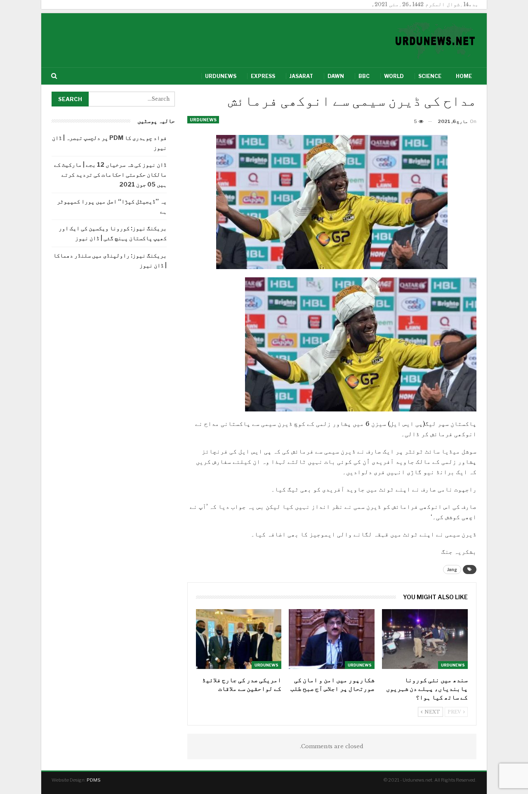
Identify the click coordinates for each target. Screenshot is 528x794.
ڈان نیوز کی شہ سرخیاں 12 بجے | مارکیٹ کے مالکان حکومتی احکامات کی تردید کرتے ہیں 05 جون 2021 (110, 174)
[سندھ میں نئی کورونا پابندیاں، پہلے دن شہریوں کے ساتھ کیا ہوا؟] (425, 639)
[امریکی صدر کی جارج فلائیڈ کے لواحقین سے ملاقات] (239, 639)
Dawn (336, 76)
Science (429, 76)
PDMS (94, 780)
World (394, 76)
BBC (364, 76)
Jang (452, 569)
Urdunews (220, 76)
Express (263, 76)
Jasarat (301, 76)
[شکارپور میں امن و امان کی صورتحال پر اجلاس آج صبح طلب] (332, 639)
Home (464, 76)
